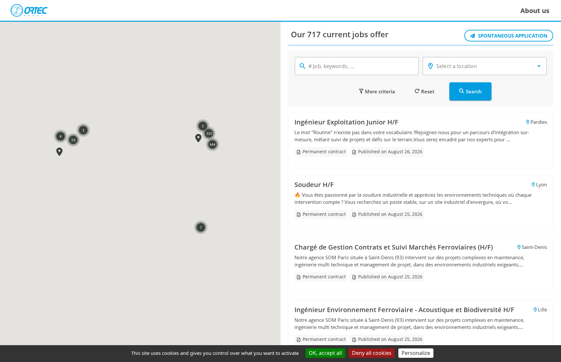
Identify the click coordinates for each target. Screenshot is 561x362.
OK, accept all (325, 352)
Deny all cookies (372, 352)
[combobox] (485, 66)
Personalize (416, 352)
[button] (59, 151)
